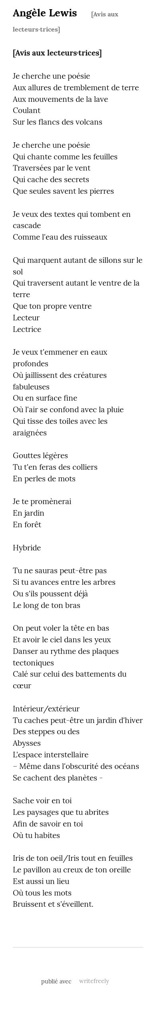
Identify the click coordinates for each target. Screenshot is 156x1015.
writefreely (94, 981)
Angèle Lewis (45, 12)
